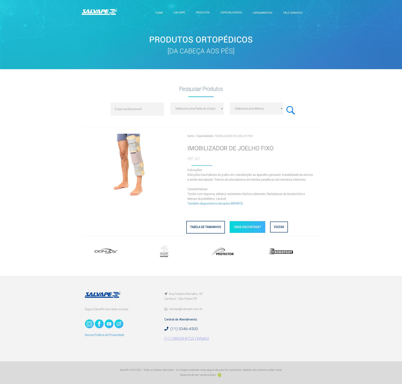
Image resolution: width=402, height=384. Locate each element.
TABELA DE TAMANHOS (205, 227)
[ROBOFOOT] (288, 251)
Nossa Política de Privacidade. (105, 335)
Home (159, 12)
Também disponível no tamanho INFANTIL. (215, 203)
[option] (114, 251)
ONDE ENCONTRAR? (247, 227)
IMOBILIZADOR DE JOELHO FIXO (234, 136)
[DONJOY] (114, 251)
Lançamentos (262, 12)
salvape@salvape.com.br (185, 309)
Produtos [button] (203, 12)
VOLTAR (279, 227)
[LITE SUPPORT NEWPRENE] (172, 251)
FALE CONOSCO (293, 12)
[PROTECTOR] (230, 251)
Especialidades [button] (231, 12)
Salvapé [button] (179, 12)
